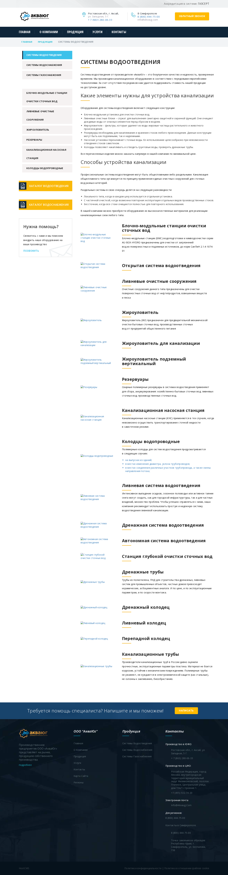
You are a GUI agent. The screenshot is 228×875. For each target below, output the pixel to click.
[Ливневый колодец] (123, 627)
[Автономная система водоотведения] (143, 545)
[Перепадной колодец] (125, 643)
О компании (49, 32)
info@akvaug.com (148, 19)
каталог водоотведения (48, 186)
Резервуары (34, 139)
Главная (24, 32)
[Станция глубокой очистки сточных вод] (146, 561)
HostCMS (24, 868)
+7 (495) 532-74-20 (181, 792)
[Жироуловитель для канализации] (140, 348)
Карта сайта (81, 775)
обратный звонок (192, 16)
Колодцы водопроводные (44, 168)
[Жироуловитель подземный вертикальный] (147, 368)
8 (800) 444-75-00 (149, 16)
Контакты (119, 32)
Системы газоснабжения (43, 75)
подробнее (25, 764)
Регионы (78, 782)
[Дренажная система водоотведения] (142, 529)
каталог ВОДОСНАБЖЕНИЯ (49, 205)
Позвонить (31, 251)
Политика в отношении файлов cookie (186, 868)
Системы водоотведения (44, 55)
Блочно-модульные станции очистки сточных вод (46, 97)
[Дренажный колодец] (125, 612)
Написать (186, 710)
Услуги (97, 32)
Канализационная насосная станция (46, 154)
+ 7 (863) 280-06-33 (100, 19)
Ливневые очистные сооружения (40, 115)
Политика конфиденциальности (142, 868)
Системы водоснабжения (44, 65)
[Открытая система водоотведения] (140, 270)
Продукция (75, 32)
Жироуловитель (37, 129)
